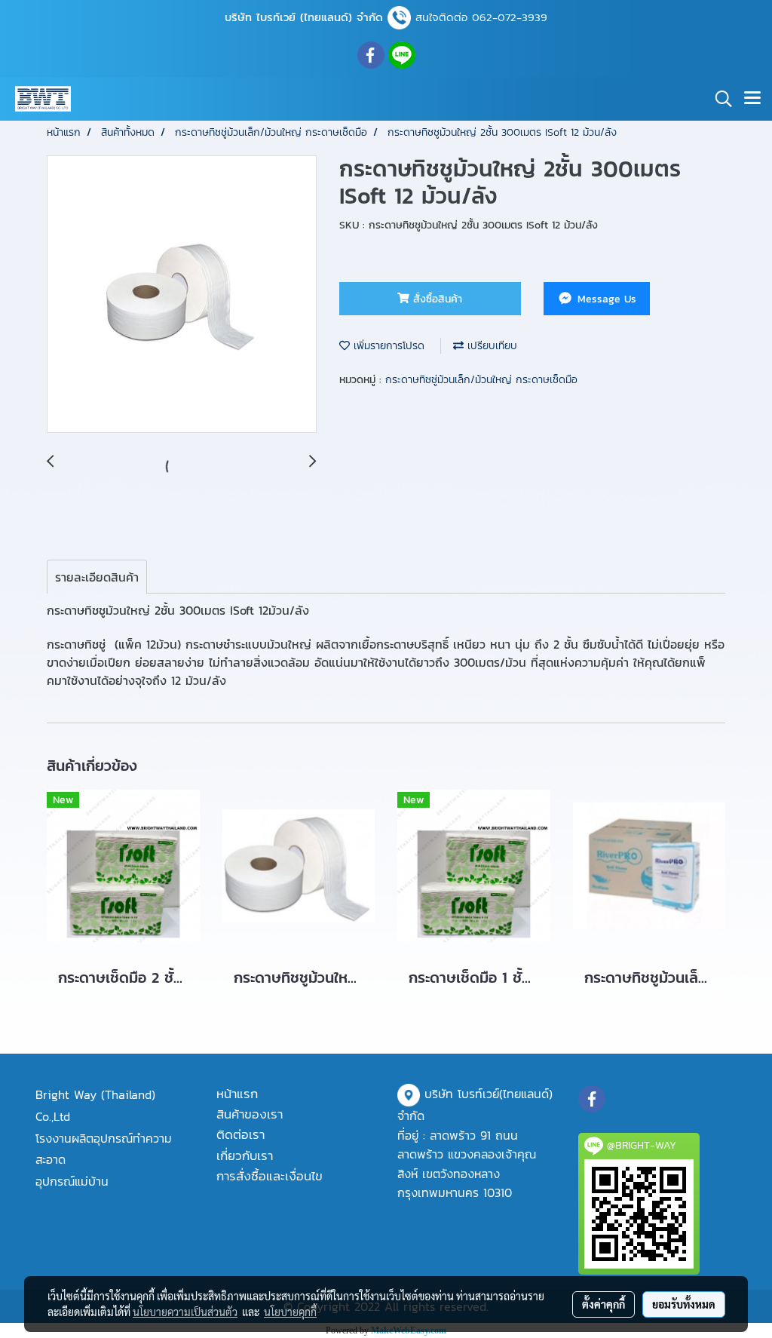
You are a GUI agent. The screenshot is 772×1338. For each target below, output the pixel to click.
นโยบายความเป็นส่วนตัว (185, 1311)
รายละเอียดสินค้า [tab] (97, 577)
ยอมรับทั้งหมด (683, 1304)
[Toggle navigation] (752, 98)
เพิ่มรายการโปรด (387, 346)
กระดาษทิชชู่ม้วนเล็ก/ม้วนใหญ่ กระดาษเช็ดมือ (481, 380)
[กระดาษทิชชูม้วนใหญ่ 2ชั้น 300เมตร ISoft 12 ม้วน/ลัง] (181, 295)
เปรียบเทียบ (490, 346)
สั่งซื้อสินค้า (435, 299)
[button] (718, 99)
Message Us (605, 299)
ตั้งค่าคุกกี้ (603, 1304)
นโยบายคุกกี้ (290, 1311)
